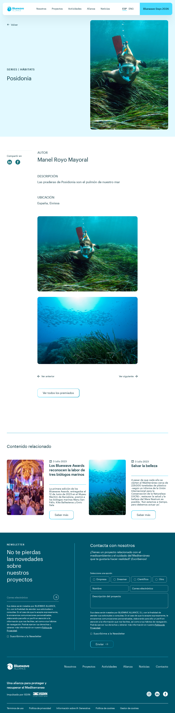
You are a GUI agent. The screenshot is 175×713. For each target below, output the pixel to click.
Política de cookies (105, 708)
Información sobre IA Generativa (73, 708)
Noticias (105, 8)
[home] (15, 8)
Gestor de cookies (129, 708)
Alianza (91, 8)
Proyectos (57, 8)
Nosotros (41, 8)
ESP (124, 8)
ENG (131, 8)
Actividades (75, 8)
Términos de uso (15, 708)
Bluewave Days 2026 (156, 8)
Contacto (162, 666)
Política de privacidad (40, 708)
